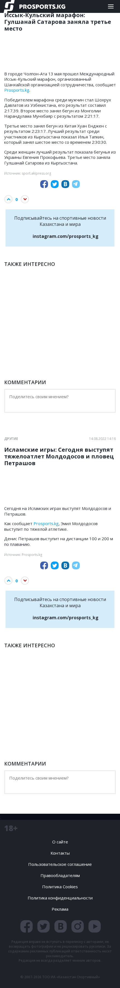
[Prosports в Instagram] (77, 926)
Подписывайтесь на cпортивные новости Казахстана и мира (60, 227)
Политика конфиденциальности (60, 898)
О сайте (60, 842)
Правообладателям (60, 875)
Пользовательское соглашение (60, 864)
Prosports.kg (16, 90)
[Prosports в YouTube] (94, 926)
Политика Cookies (60, 886)
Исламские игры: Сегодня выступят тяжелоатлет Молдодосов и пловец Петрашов (59, 456)
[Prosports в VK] (60, 926)
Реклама (60, 909)
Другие (11, 439)
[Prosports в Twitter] (43, 926)
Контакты (60, 853)
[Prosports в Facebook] (26, 926)
